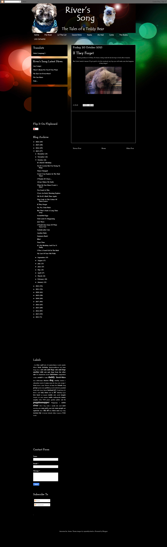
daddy (51, 377)
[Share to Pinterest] (92, 105)
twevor (45, 413)
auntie (59, 365)
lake (50, 393)
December (41, 154)
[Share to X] (88, 105)
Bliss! (39, 239)
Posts (38, 500)
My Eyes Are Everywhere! (42, 73)
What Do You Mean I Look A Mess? (47, 186)
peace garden (51, 400)
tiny (64, 411)
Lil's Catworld (39, 39)
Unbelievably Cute (43, 230)
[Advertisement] (103, 127)
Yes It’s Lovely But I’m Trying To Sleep (48, 167)
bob (61, 367)
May (39, 270)
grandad (63, 388)
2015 (37, 307)
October (41, 160)
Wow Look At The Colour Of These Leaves (47, 200)
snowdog (35, 408)
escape (63, 383)
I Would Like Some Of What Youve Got (47, 226)
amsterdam (52, 365)
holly (38, 390)
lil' (55, 392)
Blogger (104, 531)
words (34, 415)
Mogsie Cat (36, 397)
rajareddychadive (89, 531)
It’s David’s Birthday (44, 162)
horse (45, 390)
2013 (37, 314)
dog (51, 380)
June (39, 266)
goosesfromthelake (55, 388)
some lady (52, 408)
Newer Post (77, 148)
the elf (46, 410)
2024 (37, 148)
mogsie (63, 395)
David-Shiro (77, 35)
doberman (39, 380)
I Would (58, 390)
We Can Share (38, 77)
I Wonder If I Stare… (44, 179)
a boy (37, 365)
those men (55, 410)
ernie (58, 383)
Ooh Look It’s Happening (46, 218)
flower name (40, 385)
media (50, 395)
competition (62, 374)
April (40, 273)
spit (65, 408)
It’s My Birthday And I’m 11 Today (47, 246)
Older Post (130, 148)
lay (52, 393)
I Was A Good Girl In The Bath (48, 250)
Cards (111, 35)
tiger (61, 411)
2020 (37, 292)
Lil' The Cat (61, 35)
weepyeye (59, 413)
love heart (36, 395)
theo (50, 411)
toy (40, 412)
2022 (37, 286)
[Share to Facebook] (90, 105)
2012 (37, 317)
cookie (35, 377)
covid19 (40, 377)
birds (39, 367)
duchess (62, 381)
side (57, 406)
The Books (124, 35)
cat (42, 369)
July (39, 263)
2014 (37, 311)
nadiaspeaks (57, 397)
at (56, 365)
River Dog (43, 406)
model (58, 395)
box (38, 370)
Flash (35, 385)
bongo (35, 370)
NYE (44, 400)
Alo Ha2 (100, 35)
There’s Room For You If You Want (45, 70)
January (41, 282)
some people (59, 408)
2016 (37, 304)
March (40, 276)
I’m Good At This (43, 190)
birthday (45, 367)
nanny (63, 397)
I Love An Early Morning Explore (48, 193)
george (35, 387)
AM (47, 365)
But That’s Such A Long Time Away (47, 211)
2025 (37, 145)
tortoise (35, 413)
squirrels (36, 410)
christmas (54, 374)
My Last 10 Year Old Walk (46, 253)
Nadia (89, 35)
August (40, 260)
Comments (40, 505)
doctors (46, 380)
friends (60, 385)
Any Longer (37, 66)
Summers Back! (42, 236)
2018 (37, 298)
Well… (35, 81)
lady (39, 393)
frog (64, 385)
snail (60, 406)
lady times (44, 392)
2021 (37, 289)
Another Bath (42, 233)
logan (64, 393)
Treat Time (41, 242)
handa (35, 390)
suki (41, 411)
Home (36, 35)
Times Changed (42, 171)
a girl (42, 365)
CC (37, 374)
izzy (62, 390)
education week (38, 383)
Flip (36, 129)
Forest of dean (49, 385)
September (41, 257)
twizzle (50, 413)
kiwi (34, 392)
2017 (37, 301)
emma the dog (53, 383)
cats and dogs (49, 369)
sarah (53, 406)
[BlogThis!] (86, 105)
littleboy (59, 392)
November (41, 157)
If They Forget (42, 204)
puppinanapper (41, 402)
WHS (64, 413)
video (54, 413)
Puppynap (54, 403)
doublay (57, 380)
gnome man (41, 388)
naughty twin (37, 400)
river (35, 405)
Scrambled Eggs (42, 215)
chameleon (42, 374)
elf (44, 383)
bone (64, 367)
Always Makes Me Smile (45, 182)
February (41, 279)
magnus (45, 395)
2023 (37, 151)
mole (41, 397)
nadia (50, 397)
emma (47, 383)
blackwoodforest (54, 367)
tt (42, 413)
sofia (39, 408)
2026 (37, 142)
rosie (48, 406)
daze (34, 381)
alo (45, 365)
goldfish (47, 388)
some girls (44, 408)
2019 (37, 295)
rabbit (63, 402)
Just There (40, 222)
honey (41, 390)
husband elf (52, 390)
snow (64, 405)
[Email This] (84, 105)
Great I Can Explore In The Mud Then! (48, 175)
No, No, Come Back (44, 207)
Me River (48, 35)
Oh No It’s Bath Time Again (47, 196)
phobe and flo (61, 400)
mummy (46, 397)
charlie (48, 374)
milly (54, 395)
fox (56, 385)
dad (46, 377)
